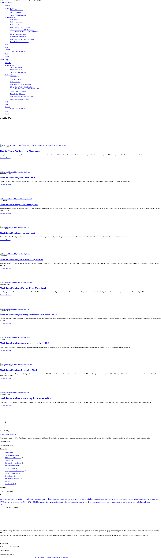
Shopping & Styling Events (13, 463)
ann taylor (10, 499)
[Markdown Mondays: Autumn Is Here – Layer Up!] (15, 337)
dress (81, 499)
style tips (107, 502)
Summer (114, 502)
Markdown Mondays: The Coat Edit (17, 233)
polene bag (55, 502)
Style (84, 502)
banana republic (34, 499)
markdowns (149, 499)
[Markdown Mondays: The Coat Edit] (14, 227)
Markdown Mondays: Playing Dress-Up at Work (23, 288)
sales (65, 502)
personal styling (44, 502)
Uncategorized (9, 484)
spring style (78, 502)
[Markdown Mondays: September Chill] (16, 364)
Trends (7, 481)
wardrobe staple (140, 502)
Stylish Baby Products (11, 473)
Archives (2, 491)
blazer (39, 499)
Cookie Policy (65, 557)
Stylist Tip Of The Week (12, 478)
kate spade (130, 499)
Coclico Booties (53, 499)
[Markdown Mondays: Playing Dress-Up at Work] (16, 282)
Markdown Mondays (11, 455)
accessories (3, 499)
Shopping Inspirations (11, 465)
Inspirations (8, 452)
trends (133, 502)
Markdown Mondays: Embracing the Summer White (25, 398)
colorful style (60, 499)
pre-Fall (61, 502)
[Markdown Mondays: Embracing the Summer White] (14, 392)
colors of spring (66, 499)
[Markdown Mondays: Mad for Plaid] (15, 172)
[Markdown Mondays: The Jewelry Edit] (16, 199)
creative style (75, 499)
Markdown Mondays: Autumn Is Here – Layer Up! (24, 343)
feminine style (106, 499)
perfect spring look (18, 502)
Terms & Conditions (52, 557)
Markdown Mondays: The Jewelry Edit (19, 204)
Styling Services (10, 468)
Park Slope (11, 502)
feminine (97, 499)
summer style (126, 502)
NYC (2, 502)
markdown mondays (139, 499)
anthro (15, 499)
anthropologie (24, 499)
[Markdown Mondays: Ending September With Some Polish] (14, 309)
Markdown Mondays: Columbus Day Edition (21, 259)
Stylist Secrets (9, 476)
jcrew (125, 499)
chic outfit (46, 499)
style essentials (99, 502)
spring (72, 502)
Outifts (7, 460)
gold (121, 499)
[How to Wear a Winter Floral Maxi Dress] (33, 145)
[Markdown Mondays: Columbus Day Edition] (15, 254)
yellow (148, 502)
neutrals (155, 499)
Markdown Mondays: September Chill (18, 370)
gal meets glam (117, 499)
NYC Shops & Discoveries (13, 458)
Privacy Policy (39, 557)
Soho (69, 502)
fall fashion (85, 499)
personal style (30, 501)
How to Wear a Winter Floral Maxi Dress (20, 151)
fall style (91, 499)
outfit (5, 502)
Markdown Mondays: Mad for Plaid (17, 177)
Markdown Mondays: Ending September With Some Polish (28, 314)
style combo (90, 502)
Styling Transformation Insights (14, 471)
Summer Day (119, 502)
